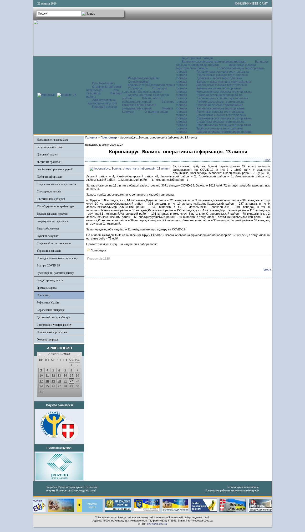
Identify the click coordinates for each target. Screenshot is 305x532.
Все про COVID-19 (48, 265)
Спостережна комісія (49, 191)
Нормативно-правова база (52, 139)
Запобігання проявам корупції (54, 169)
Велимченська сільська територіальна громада (213, 61)
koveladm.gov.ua (157, 523)
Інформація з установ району (54, 324)
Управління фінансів (49, 250)
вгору (267, 269)
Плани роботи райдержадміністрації (141, 100)
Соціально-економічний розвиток (56, 184)
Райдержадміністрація (143, 78)
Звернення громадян (49, 162)
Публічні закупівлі (48, 236)
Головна (91, 137)
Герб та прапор (102, 91)
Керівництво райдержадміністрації (151, 85)
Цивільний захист (47, 154)
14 (65, 375)
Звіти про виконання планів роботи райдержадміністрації (148, 105)
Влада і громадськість (50, 280)
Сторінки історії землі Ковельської (104, 88)
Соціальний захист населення (54, 243)
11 (47, 375)
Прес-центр (43, 295)
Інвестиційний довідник (51, 199)
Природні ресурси (104, 106)
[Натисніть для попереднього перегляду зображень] (129, 168)
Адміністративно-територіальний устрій (101, 101)
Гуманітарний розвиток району (55, 273)
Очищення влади (156, 111)
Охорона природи (47, 339)
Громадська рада (46, 287)
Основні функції (138, 81)
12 (53, 375)
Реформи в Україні (48, 302)
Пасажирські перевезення (52, 332)
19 (53, 381)
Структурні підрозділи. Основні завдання (144, 90)
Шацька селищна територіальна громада (224, 131)
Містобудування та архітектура (55, 206)
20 (59, 381)
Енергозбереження (48, 228)
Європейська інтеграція (51, 310)
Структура (135, 88)
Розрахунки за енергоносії (52, 221)
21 (65, 381)
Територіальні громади (197, 58)
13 (59, 375)
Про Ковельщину (103, 83)
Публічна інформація (49, 176)
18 (47, 381)
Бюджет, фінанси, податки (52, 213)
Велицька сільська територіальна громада (222, 63)
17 (41, 381)
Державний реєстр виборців (53, 317)
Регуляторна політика (49, 147)
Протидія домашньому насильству (57, 258)
